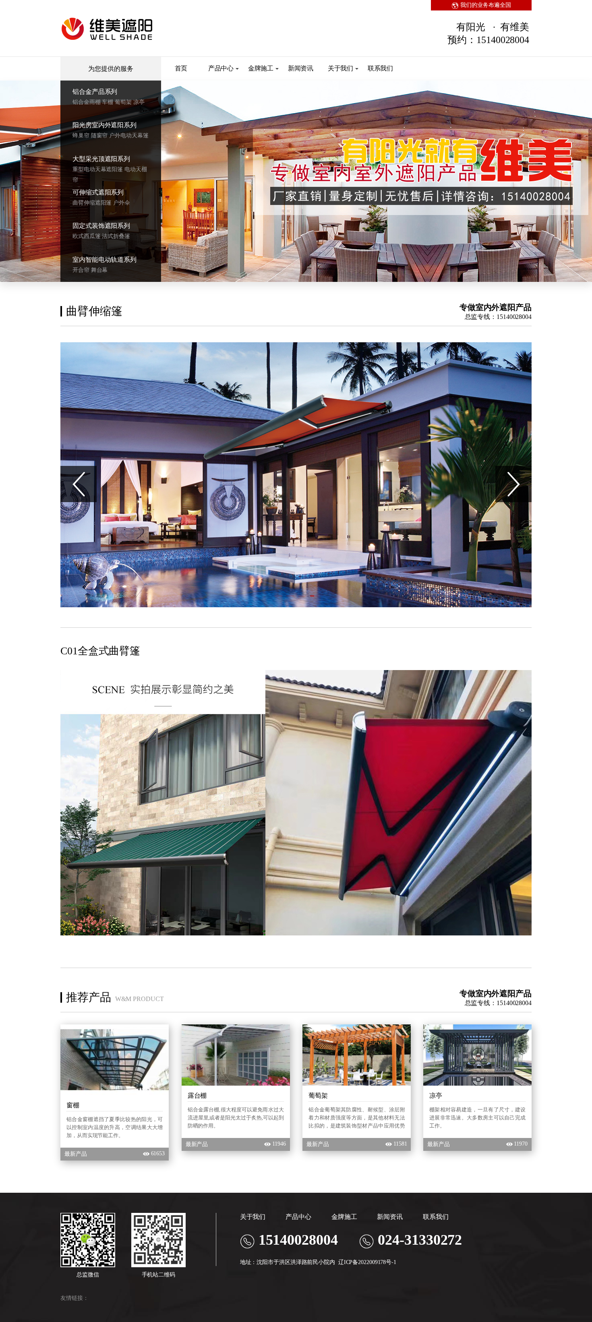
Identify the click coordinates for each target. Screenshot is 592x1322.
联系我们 (380, 68)
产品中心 (221, 68)
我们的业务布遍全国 (485, 5)
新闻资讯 (301, 68)
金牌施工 (261, 68)
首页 (181, 68)
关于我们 (341, 68)
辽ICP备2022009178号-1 (367, 1262)
